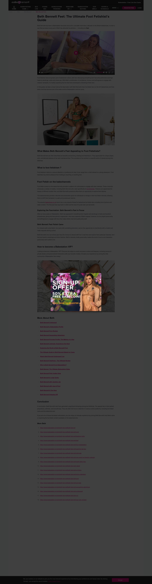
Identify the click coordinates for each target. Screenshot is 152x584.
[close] (99, 275)
